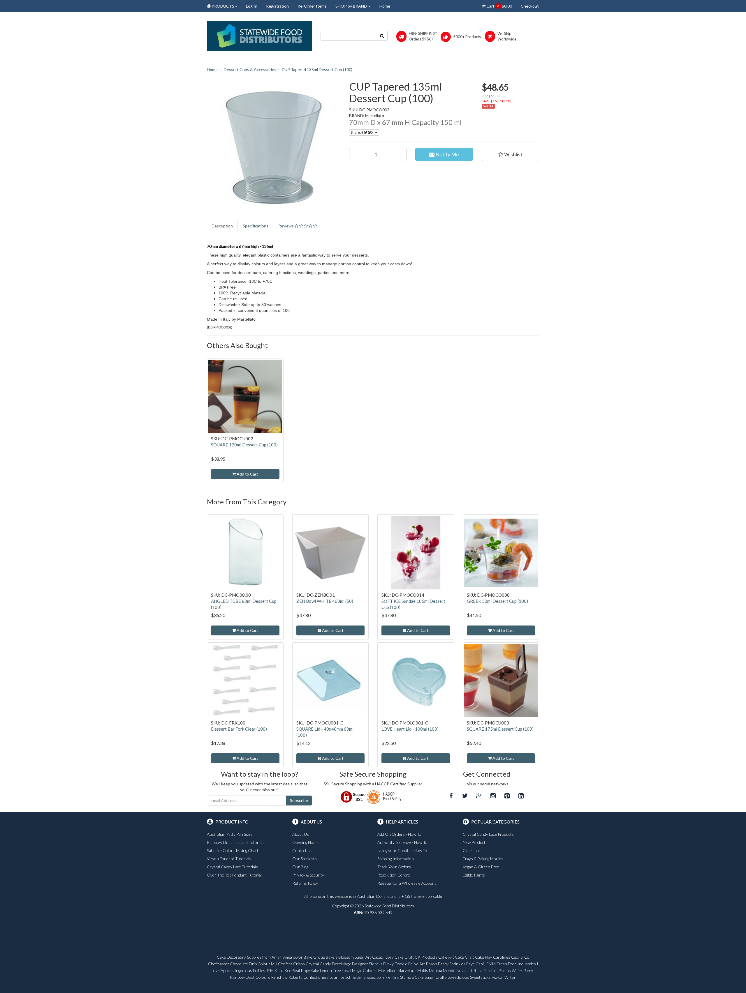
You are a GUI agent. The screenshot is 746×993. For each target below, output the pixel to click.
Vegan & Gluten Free (481, 866)
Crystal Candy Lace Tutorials (232, 866)
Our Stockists (304, 858)
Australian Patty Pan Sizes (230, 834)
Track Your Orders (394, 866)
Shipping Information (395, 858)
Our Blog (300, 866)
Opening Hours (305, 842)
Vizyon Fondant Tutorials (229, 858)
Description (222, 225)
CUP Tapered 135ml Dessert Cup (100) (316, 69)
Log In (251, 5)
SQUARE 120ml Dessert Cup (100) (244, 444)
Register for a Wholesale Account (406, 883)
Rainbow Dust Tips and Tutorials (236, 842)
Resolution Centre (393, 874)
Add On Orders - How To (399, 834)
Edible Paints (474, 874)
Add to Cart (247, 473)
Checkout (530, 5)
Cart (498, 5)
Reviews (286, 225)
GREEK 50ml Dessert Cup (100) (497, 601)
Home (384, 5)
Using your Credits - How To (402, 850)
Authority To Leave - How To (402, 842)
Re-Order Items (312, 5)
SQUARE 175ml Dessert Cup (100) (500, 729)
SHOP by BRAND (351, 5)
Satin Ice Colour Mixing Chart (232, 850)
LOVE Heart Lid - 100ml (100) (410, 729)
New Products (475, 842)
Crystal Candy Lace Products (488, 834)
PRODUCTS (222, 5)
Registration (277, 5)
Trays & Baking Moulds (483, 858)
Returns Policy (305, 883)
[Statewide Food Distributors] (259, 35)
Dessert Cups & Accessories (250, 69)
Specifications (255, 225)
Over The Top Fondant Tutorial (234, 874)
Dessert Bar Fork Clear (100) (239, 729)
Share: (356, 132)
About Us (300, 834)
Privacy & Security (308, 874)
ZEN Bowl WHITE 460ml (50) (324, 601)
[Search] (382, 36)
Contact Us (302, 850)
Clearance (472, 850)
